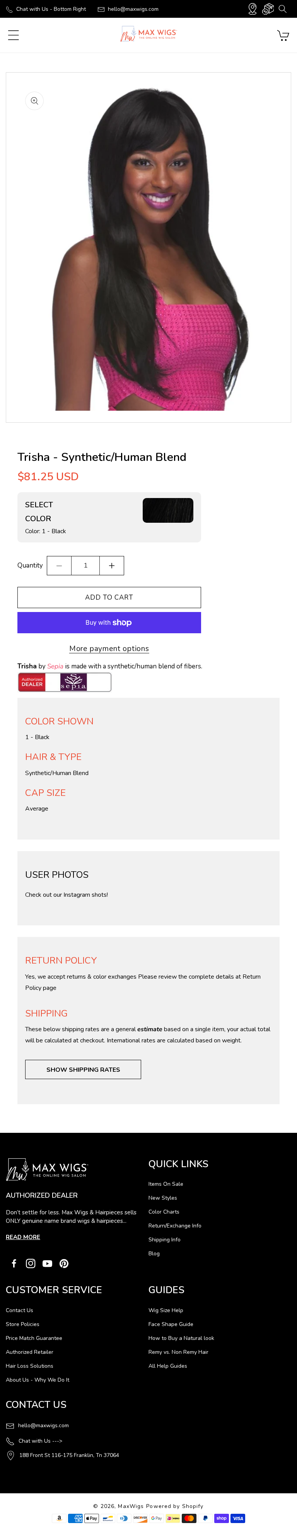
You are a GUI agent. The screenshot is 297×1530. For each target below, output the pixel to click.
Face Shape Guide (170, 1324)
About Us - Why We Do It (37, 1380)
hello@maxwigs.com (133, 9)
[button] (282, 9)
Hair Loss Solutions (29, 1366)
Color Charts (163, 1212)
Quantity (30, 565)
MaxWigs (131, 1506)
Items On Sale (165, 1184)
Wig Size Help (165, 1310)
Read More (23, 1237)
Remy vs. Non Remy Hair (178, 1352)
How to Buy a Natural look (181, 1338)
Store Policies (22, 1324)
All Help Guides (167, 1366)
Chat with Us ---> (40, 1441)
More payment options (109, 649)
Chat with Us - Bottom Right (51, 9)
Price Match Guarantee (34, 1338)
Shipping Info (164, 1239)
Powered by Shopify (174, 1506)
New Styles (162, 1198)
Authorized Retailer (29, 1352)
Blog (154, 1253)
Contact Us (19, 1310)
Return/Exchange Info (174, 1225)
